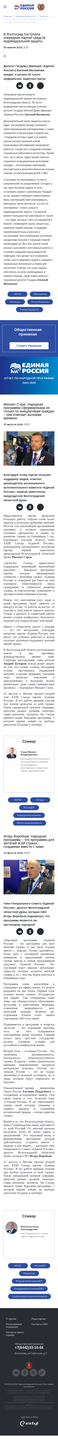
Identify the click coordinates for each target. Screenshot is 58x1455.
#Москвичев (40, 294)
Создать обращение (29, 345)
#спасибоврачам (40, 302)
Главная (8, 16)
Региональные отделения (14, 1325)
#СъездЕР (29, 807)
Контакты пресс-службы (15, 1334)
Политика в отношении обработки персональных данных (29, 1403)
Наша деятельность (25, 16)
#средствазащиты (29, 309)
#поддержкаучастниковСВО (29, 1288)
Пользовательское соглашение (29, 1396)
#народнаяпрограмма (29, 815)
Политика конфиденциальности (29, 1399)
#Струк (40, 800)
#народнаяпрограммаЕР (29, 1281)
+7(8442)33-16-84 (29, 1347)
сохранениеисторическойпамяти (29, 1296)
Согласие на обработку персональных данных (29, 1407)
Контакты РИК (39, 1324)
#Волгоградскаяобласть (29, 823)
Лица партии (38, 1318)
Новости (43, 16)
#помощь (15, 302)
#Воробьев (29, 1273)
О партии (11, 1318)
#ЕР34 (17, 294)
